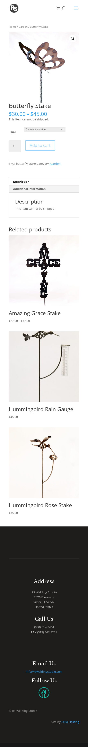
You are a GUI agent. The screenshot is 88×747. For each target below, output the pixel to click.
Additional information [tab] (29, 189)
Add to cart (40, 145)
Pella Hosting (70, 722)
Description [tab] (21, 182)
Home (12, 27)
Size (13, 132)
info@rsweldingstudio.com (44, 672)
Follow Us (44, 681)
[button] (72, 38)
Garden (23, 27)
